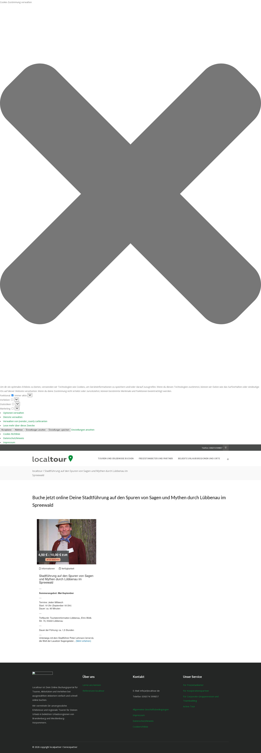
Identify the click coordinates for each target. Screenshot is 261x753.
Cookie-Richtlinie (11, 433)
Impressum (9, 442)
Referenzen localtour (93, 690)
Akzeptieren (6, 430)
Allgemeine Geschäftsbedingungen (151, 709)
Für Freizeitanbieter (194, 684)
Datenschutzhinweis (13, 438)
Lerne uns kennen (92, 684)
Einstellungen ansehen (36, 430)
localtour (37, 471)
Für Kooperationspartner (196, 690)
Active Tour (189, 706)
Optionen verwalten (13, 412)
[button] (130, 194)
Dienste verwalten (12, 416)
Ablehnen (19, 430)
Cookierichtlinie (140, 726)
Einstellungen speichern (59, 430)
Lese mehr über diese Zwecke (19, 425)
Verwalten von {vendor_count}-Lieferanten (25, 421)
